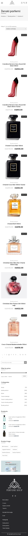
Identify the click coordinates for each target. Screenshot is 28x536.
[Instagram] (15, 496)
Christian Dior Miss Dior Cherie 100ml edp (14, 264)
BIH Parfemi (5, 446)
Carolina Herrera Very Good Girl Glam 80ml (14, 65)
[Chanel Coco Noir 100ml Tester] (14, 166)
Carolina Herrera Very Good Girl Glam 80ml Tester (14, 106)
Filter (24, 376)
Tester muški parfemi (6, 399)
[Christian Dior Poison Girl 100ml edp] (14, 285)
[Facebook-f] (13, 496)
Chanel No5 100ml (14, 224)
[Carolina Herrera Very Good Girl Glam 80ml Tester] (14, 86)
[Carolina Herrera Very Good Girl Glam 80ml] (14, 45)
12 (20, 355)
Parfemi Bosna (6, 452)
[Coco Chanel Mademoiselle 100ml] (14, 326)
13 (22, 355)
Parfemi (15, 449)
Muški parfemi (4, 390)
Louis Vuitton (14, 446)
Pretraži (25, 362)
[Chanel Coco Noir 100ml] (14, 127)
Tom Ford (4, 455)
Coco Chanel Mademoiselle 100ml (14, 344)
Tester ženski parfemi (7, 402)
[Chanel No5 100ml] (14, 205)
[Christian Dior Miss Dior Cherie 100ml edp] (14, 244)
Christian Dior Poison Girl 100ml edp (14, 304)
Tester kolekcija (5, 396)
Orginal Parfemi (6, 449)
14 (25, 355)
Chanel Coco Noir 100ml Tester (14, 185)
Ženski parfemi (12, 16)
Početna (3, 16)
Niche (2, 393)
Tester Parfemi (16, 452)
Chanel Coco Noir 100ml (14, 146)
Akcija (2, 387)
